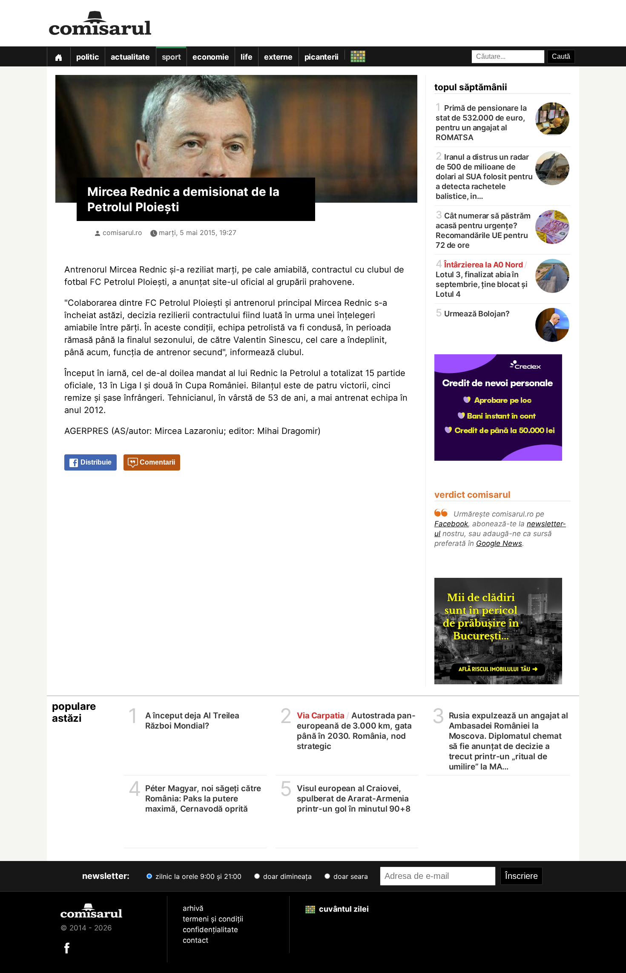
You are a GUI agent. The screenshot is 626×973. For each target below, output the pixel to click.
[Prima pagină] (58, 56)
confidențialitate (210, 929)
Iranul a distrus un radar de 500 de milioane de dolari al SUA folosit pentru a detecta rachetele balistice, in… (484, 176)
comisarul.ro (122, 232)
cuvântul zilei (343, 908)
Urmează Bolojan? (472, 313)
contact (195, 940)
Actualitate (130, 56)
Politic (87, 56)
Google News (499, 543)
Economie (210, 56)
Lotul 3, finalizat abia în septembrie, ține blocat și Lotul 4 (482, 279)
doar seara (349, 876)
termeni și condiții (213, 919)
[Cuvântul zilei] (350, 54)
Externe (278, 56)
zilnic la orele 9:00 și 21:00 (197, 876)
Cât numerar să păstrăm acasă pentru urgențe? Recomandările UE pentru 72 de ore (483, 230)
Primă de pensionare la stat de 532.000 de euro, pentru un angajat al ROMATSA (481, 122)
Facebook (451, 524)
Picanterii (321, 56)
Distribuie (95, 462)
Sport (171, 56)
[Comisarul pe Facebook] (66, 947)
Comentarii (156, 462)
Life (246, 56)
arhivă (193, 908)
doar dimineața (286, 876)
